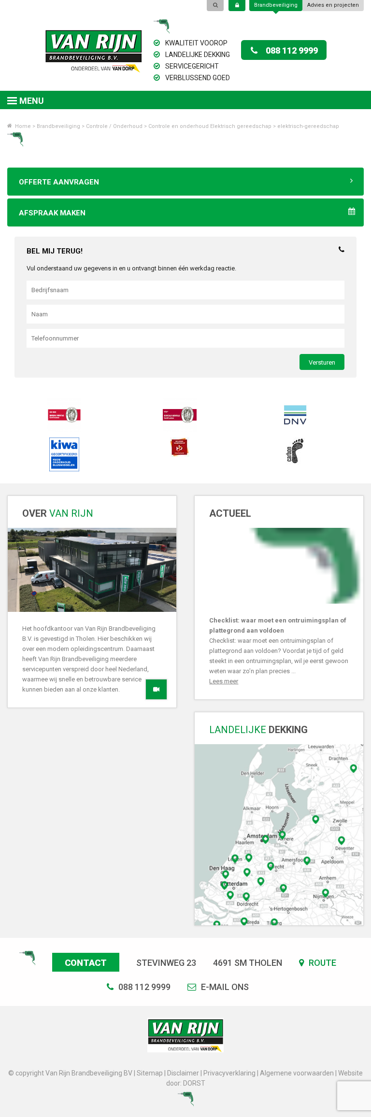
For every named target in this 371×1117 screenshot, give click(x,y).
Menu (31, 101)
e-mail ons (224, 987)
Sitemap (150, 1073)
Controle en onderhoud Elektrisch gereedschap (209, 126)
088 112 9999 (292, 50)
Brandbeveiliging (276, 5)
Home (22, 126)
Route (321, 963)
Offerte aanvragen (59, 182)
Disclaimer (183, 1073)
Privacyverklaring (229, 1073)
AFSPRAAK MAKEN (52, 213)
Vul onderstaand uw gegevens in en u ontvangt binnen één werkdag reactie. (131, 268)
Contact (86, 963)
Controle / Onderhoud (114, 126)
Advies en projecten (333, 5)
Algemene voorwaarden (297, 1073)
